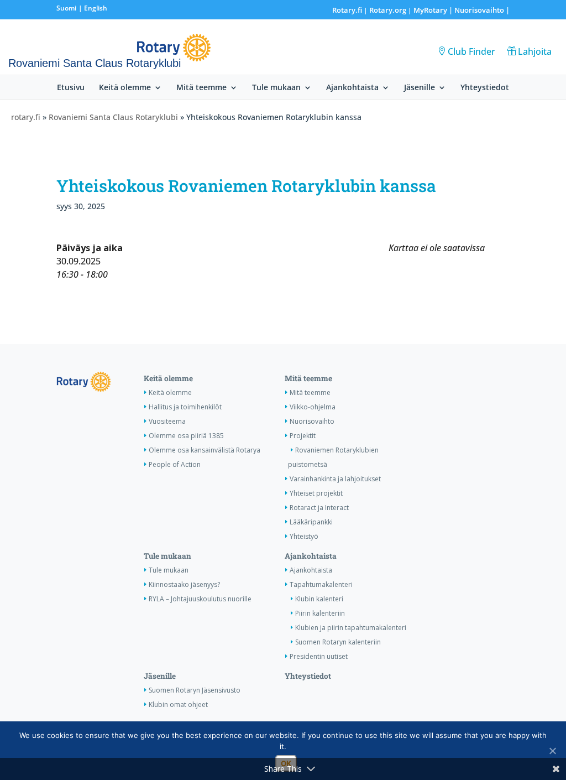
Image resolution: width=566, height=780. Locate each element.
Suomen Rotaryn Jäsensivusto (194, 690)
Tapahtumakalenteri (321, 584)
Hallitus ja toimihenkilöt (185, 407)
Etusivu (71, 88)
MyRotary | (433, 10)
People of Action (175, 464)
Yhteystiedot (484, 88)
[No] (552, 750)
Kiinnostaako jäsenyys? (184, 584)
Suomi (66, 8)
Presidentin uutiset (319, 656)
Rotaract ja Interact (319, 507)
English (95, 8)
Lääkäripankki (311, 522)
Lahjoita (535, 51)
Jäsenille (419, 88)
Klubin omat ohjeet (178, 704)
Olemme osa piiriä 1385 (186, 435)
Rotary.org (387, 10)
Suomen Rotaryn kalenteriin (338, 642)
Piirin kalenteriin (320, 613)
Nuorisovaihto (479, 10)
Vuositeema (167, 421)
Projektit (303, 435)
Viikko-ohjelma (313, 407)
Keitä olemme (125, 88)
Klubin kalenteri (319, 599)
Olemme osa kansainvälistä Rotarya (204, 450)
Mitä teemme (201, 88)
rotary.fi (25, 117)
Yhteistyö (304, 536)
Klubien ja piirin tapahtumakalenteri (350, 627)
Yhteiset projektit (316, 493)
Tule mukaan (276, 88)
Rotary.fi (347, 10)
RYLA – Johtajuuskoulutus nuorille (200, 599)
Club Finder (471, 51)
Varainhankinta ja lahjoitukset (335, 478)
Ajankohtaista (352, 88)
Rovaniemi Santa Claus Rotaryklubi (113, 117)
